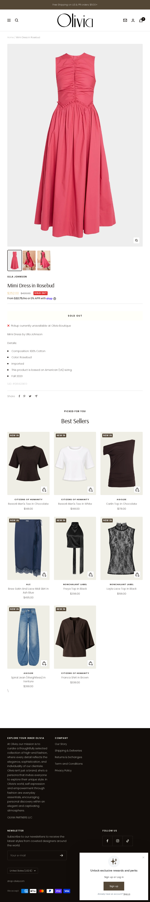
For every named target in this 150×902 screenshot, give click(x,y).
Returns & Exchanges (68, 757)
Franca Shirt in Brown (75, 677)
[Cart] (141, 20)
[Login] (133, 20)
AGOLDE (121, 499)
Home (10, 37)
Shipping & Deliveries (68, 750)
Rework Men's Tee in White (75, 504)
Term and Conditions (69, 764)
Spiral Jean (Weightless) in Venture (28, 679)
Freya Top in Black (75, 589)
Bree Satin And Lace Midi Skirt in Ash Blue (28, 590)
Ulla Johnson (17, 276)
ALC (28, 584)
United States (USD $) (21, 870)
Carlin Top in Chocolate (121, 504)
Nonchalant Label (75, 584)
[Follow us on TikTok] (128, 841)
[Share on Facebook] (19, 396)
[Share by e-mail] (36, 396)
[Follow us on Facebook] (107, 841)
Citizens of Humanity (28, 499)
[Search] (16, 20)
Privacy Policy (63, 770)
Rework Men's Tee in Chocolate (28, 504)
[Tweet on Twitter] (30, 396)
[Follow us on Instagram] (117, 841)
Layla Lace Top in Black (121, 589)
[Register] (61, 855)
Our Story (61, 744)
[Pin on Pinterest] (24, 396)
